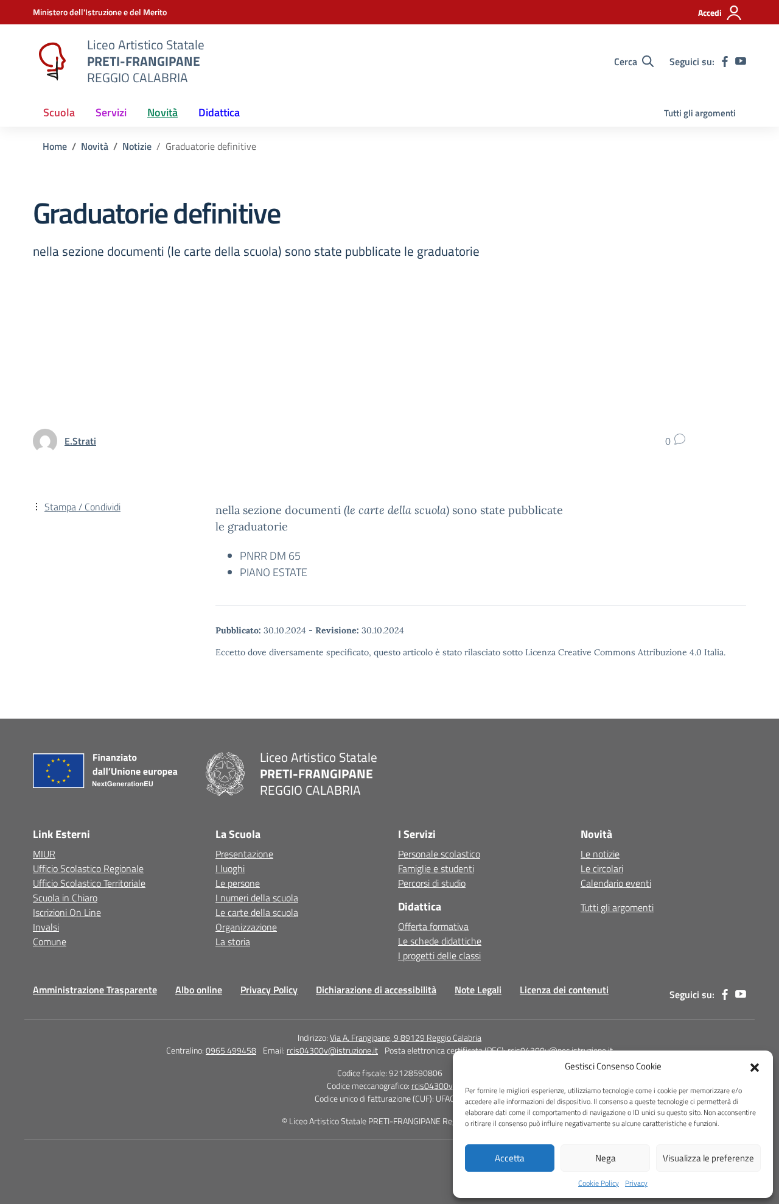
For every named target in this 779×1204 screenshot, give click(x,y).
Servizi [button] (111, 112)
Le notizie (600, 854)
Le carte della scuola (256, 912)
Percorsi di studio (432, 883)
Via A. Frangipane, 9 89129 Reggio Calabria (405, 1037)
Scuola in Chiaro (65, 897)
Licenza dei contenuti (564, 989)
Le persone (237, 883)
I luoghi (230, 868)
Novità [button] (162, 112)
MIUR (44, 854)
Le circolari (602, 868)
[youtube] (740, 61)
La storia (232, 941)
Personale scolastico (439, 854)
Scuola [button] (59, 112)
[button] (755, 1066)
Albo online (198, 989)
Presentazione (244, 854)
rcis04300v (432, 1085)
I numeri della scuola (256, 897)
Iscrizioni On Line (67, 912)
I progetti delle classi (439, 955)
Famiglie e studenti (436, 868)
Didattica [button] (219, 112)
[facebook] (724, 61)
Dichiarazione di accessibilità (376, 989)
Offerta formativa (433, 926)
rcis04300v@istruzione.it (332, 1050)
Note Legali (478, 989)
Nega (605, 1158)
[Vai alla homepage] (52, 61)
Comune (49, 941)
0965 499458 (231, 1050)
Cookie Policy (598, 1183)
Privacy (636, 1183)
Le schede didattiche (439, 941)
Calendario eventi (616, 883)
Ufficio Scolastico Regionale (88, 868)
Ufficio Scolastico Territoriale (89, 883)
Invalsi (46, 927)
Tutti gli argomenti (700, 113)
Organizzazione (246, 927)
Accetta (510, 1158)
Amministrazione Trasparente (95, 989)
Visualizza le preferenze (708, 1158)
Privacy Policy (269, 989)
